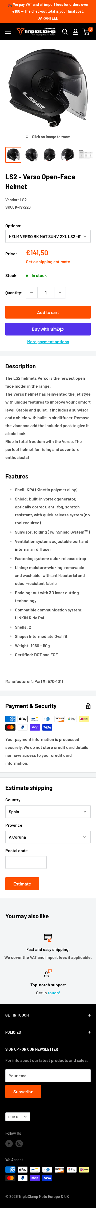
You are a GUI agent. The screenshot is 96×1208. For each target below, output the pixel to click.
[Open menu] (8, 32)
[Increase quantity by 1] (60, 292)
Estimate (22, 883)
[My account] (75, 32)
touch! (54, 992)
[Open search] (65, 32)
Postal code (16, 850)
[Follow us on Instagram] (19, 1143)
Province (13, 824)
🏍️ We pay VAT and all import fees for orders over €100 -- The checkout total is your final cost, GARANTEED (48, 11)
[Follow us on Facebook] (9, 1143)
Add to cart (48, 312)
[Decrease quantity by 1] (31, 292)
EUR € (13, 1117)
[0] (86, 32)
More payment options (48, 341)
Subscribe (23, 1091)
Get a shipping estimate (48, 261)
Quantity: (14, 292)
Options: (13, 225)
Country (13, 799)
